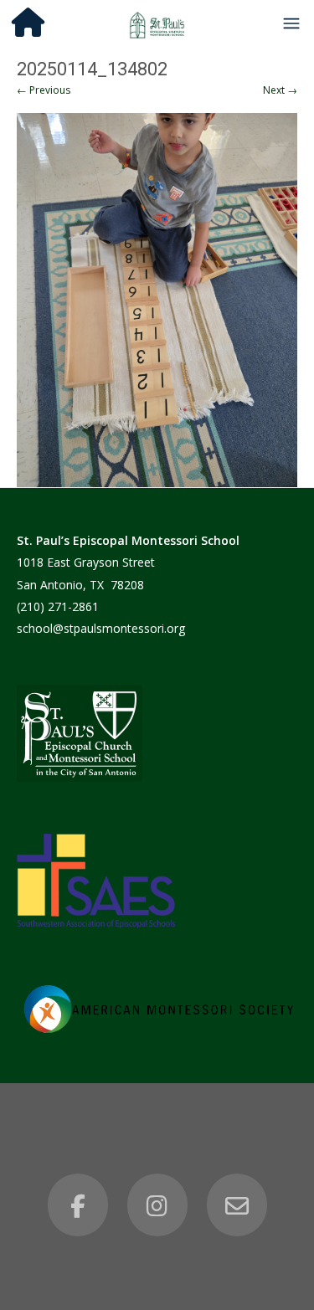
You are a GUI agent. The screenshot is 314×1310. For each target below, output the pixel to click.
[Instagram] (157, 1205)
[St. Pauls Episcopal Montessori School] (157, 22)
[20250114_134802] (157, 300)
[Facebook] (78, 1205)
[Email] (237, 1205)
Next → (280, 90)
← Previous (43, 90)
